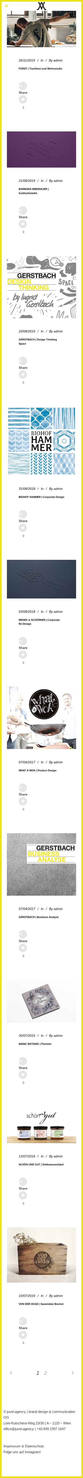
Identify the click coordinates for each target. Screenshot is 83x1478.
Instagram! (33, 1452)
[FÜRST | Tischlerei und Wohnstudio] (41, 29)
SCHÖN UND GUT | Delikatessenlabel (41, 1164)
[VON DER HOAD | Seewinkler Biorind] (41, 1255)
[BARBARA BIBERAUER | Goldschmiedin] (41, 149)
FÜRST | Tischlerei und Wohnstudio (40, 68)
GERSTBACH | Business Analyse (39, 917)
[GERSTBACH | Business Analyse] (41, 864)
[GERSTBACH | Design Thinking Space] (41, 287)
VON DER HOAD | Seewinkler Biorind (41, 1304)
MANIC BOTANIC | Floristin (35, 1043)
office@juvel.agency (19, 1429)
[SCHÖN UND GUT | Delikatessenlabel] (41, 1125)
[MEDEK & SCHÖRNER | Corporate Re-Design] (41, 579)
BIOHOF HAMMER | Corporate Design (41, 497)
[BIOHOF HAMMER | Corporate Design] (41, 441)
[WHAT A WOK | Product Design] (41, 718)
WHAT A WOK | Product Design (37, 770)
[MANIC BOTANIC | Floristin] (41, 1001)
